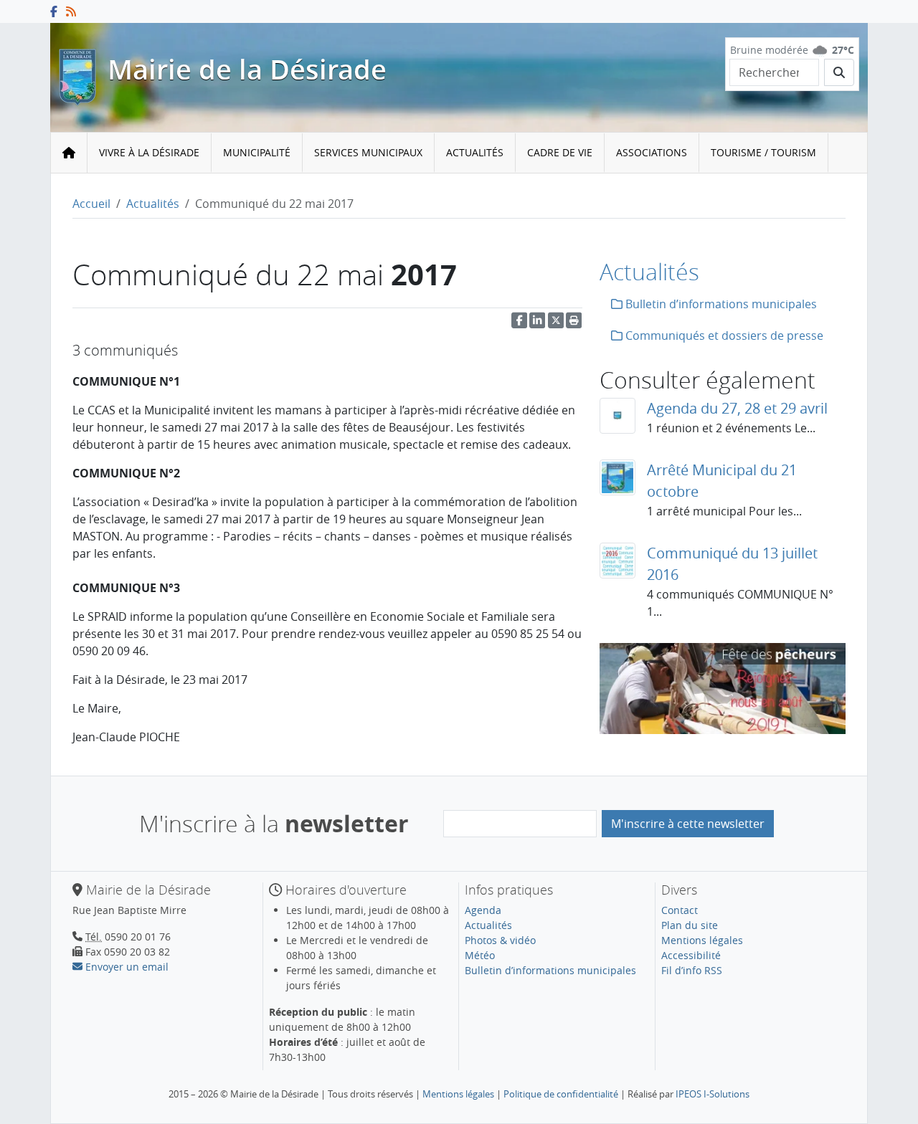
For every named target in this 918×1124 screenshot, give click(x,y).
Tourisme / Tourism (763, 152)
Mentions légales (702, 940)
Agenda (483, 910)
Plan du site (689, 925)
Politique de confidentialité (560, 1093)
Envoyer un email (125, 966)
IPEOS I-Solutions (712, 1093)
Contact (679, 910)
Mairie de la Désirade (247, 69)
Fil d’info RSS (691, 970)
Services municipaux (368, 152)
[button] (574, 324)
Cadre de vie (559, 152)
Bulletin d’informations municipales (720, 304)
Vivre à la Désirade (149, 152)
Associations (651, 152)
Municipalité (256, 152)
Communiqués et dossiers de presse (723, 335)
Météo (480, 955)
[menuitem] (149, 153)
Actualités (474, 152)
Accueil (91, 203)
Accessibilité (691, 955)
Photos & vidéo (500, 940)
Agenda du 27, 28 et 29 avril (737, 408)
